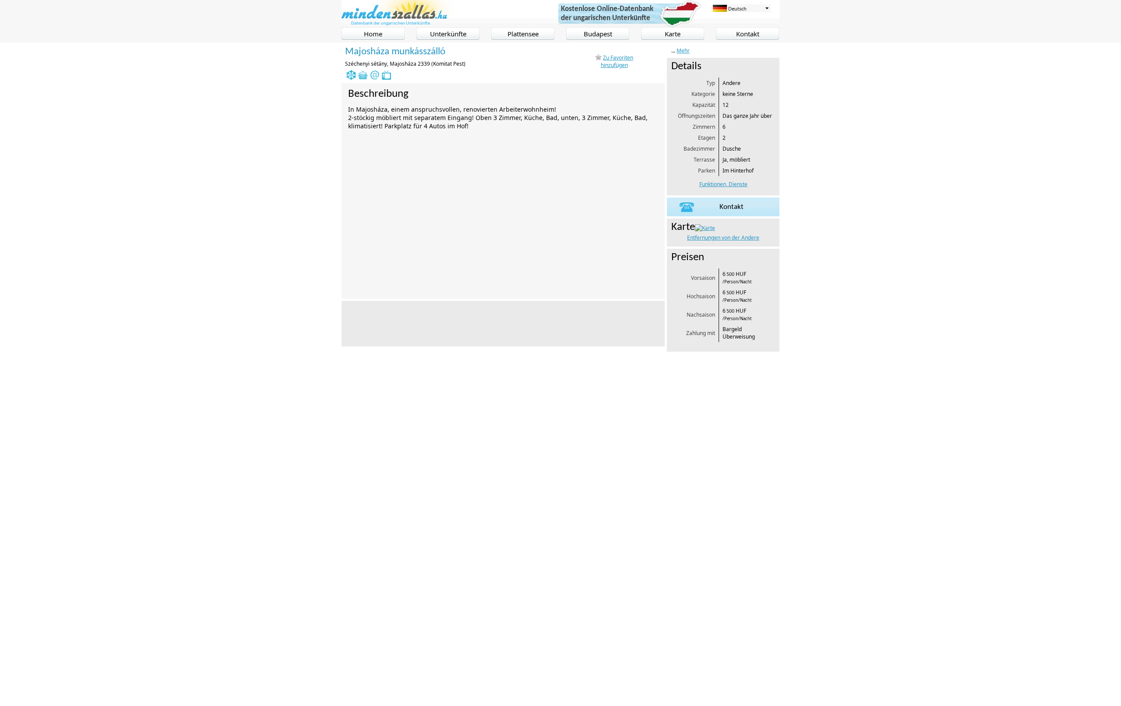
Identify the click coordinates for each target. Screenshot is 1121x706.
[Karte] (705, 228)
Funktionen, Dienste (723, 184)
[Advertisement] (501, 322)
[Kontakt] (723, 214)
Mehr (683, 50)
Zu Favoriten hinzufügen (617, 61)
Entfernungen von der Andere (723, 237)
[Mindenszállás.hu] (399, 17)
